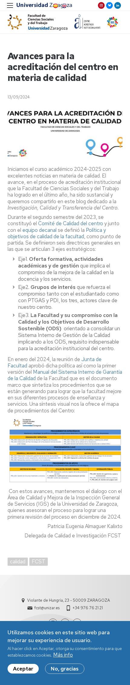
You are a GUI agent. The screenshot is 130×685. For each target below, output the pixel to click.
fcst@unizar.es (47, 607)
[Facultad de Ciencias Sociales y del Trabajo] (37, 22)
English (64, 6)
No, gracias (65, 668)
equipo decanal (40, 230)
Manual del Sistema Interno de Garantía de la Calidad (65, 375)
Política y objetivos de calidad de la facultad (57, 233)
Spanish (55, 6)
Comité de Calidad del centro (70, 223)
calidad (17, 561)
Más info (63, 654)
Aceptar (23, 668)
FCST (38, 561)
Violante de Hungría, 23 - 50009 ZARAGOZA (68, 600)
